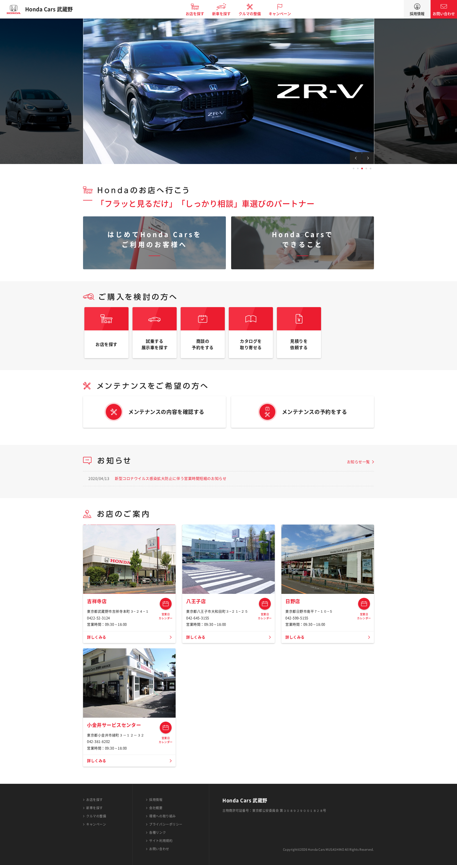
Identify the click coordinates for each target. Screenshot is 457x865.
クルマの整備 (250, 14)
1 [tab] (353, 168)
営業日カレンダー (166, 604)
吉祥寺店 (97, 601)
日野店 (292, 601)
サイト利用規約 (160, 840)
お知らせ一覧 (358, 462)
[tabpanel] (228, 91)
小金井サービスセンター (114, 725)
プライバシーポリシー (165, 824)
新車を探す (221, 14)
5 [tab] (370, 168)
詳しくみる (96, 637)
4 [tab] (366, 168)
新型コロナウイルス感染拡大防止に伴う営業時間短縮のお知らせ (170, 478)
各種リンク (157, 832)
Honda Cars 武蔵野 (49, 9)
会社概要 (155, 807)
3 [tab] (362, 168)
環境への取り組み (162, 816)
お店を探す (195, 14)
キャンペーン (280, 14)
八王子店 (196, 601)
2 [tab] (358, 168)
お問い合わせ (444, 14)
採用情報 (417, 14)
